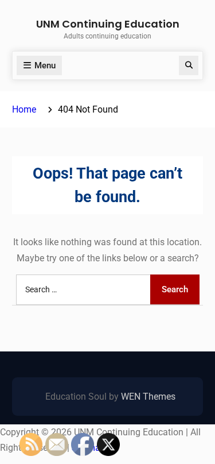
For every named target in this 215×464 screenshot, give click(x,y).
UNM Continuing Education (107, 24)
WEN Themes (148, 396)
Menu (45, 65)
